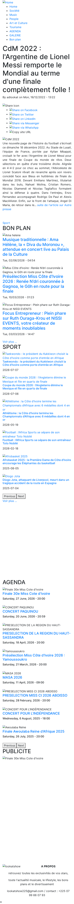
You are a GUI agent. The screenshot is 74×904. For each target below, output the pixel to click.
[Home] (8, 2)
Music (13, 14)
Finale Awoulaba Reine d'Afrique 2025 (33, 731)
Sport (6, 223)
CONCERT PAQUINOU (20, 611)
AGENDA (15, 31)
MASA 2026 (12, 677)
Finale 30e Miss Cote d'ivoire (26, 594)
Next (21, 496)
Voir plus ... (10, 341)
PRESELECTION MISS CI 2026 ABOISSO (35, 695)
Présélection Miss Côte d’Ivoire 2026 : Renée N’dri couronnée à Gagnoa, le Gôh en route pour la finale (33, 284)
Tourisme (15, 27)
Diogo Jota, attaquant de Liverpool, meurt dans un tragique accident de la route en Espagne (36, 481)
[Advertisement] (37, 541)
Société (14, 10)
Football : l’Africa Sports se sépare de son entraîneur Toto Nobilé (37, 441)
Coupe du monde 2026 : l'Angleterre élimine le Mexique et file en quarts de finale (33, 386)
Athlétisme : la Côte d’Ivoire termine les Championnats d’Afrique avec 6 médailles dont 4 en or (36, 416)
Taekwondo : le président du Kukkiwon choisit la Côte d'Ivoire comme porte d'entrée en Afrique (34, 363)
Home (13, 6)
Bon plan (15, 39)
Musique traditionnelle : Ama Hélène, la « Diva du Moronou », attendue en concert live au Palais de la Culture (36, 247)
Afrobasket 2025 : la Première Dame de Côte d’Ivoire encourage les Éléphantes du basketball (37, 461)
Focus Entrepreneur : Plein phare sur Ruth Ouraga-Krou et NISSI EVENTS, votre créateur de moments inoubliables (34, 320)
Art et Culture (18, 23)
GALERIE (15, 35)
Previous (9, 496)
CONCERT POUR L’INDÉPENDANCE (31, 713)
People (13, 19)
